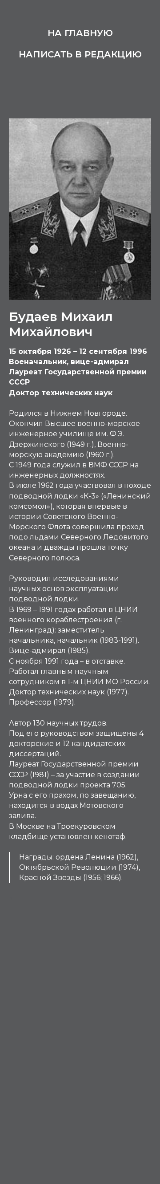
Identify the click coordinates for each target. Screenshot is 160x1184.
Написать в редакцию (80, 54)
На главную (80, 33)
